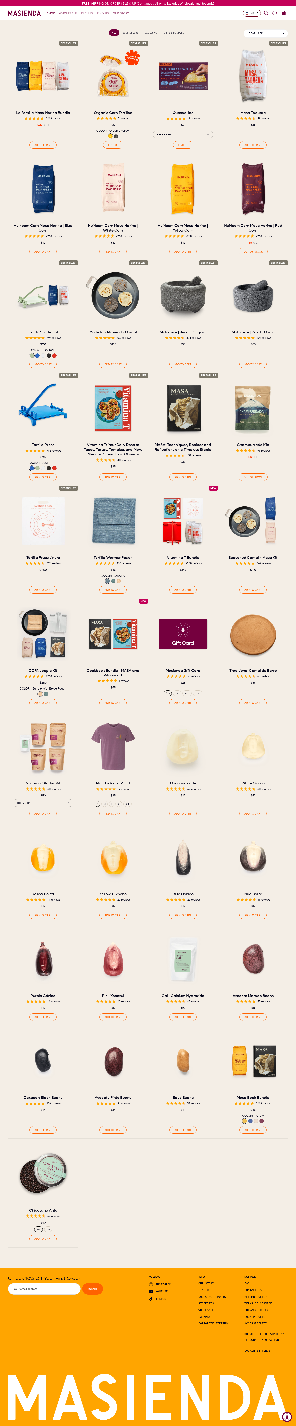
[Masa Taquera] (253, 76)
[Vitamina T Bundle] (183, 521)
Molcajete (183, 332)
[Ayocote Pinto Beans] (113, 1061)
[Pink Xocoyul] (113, 959)
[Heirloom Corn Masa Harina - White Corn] (113, 189)
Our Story (206, 1283)
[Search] (266, 13)
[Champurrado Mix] (253, 408)
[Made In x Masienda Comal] (113, 295)
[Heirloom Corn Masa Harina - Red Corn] (253, 189)
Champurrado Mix (253, 444)
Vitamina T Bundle (183, 557)
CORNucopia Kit (43, 670)
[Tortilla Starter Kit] (43, 295)
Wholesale (206, 1310)
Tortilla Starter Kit (43, 332)
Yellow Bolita (43, 894)
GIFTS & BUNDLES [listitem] (174, 32)
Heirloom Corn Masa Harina (43, 227)
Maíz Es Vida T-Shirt (113, 783)
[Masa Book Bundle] (253, 1061)
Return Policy (255, 1296)
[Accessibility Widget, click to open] (287, 1417)
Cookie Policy (255, 1316)
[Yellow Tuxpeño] (113, 857)
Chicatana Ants (43, 1210)
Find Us (204, 1290)
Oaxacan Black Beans (43, 1097)
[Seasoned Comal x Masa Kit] (253, 521)
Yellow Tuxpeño (112, 894)
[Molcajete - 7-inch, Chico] (253, 295)
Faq (247, 1283)
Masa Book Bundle (253, 1097)
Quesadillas (183, 112)
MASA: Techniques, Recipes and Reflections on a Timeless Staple (183, 447)
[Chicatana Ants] (43, 1173)
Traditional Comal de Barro (253, 670)
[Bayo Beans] (183, 1061)
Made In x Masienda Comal (113, 332)
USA (252, 13)
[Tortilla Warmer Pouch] (113, 521)
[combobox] (252, 13)
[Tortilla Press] (43, 408)
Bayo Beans (183, 1097)
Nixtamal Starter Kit (43, 783)
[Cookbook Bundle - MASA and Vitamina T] (113, 634)
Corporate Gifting (213, 1323)
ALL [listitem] (114, 32)
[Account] (274, 13)
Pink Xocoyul (113, 995)
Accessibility (255, 1323)
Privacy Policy (256, 1310)
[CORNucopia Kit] (43, 634)
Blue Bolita (253, 894)
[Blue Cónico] (183, 857)
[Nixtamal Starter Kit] (43, 746)
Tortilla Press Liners (43, 557)
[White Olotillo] (253, 746)
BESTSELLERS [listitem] (130, 32)
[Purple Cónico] (43, 959)
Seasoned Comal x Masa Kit (253, 557)
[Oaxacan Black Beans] (43, 1061)
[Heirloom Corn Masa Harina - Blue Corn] (43, 189)
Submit (92, 1289)
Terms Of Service (258, 1303)
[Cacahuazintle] (183, 746)
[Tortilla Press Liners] (43, 521)
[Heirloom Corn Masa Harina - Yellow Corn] (183, 189)
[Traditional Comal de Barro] (253, 634)
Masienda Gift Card (183, 670)
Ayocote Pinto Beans (113, 1097)
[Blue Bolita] (253, 857)
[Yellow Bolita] (43, 857)
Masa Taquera (253, 112)
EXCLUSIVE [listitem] (151, 32)
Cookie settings (257, 1350)
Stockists (206, 1303)
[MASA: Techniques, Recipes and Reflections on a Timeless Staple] (183, 408)
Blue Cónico (183, 894)
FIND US (113, 145)
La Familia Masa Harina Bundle (43, 112)
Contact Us (253, 1290)
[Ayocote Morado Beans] (253, 959)
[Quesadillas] (183, 76)
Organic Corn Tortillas (113, 112)
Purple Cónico (43, 995)
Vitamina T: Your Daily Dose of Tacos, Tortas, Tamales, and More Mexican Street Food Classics (113, 449)
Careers (204, 1316)
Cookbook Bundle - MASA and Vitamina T (113, 672)
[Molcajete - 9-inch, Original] (183, 295)
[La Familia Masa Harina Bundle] (43, 76)
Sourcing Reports (212, 1296)
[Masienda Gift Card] (183, 634)
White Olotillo (253, 783)
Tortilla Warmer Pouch (112, 557)
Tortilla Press (43, 444)
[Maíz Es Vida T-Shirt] (113, 746)
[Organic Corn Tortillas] (113, 76)
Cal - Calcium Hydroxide (183, 995)
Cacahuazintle (183, 783)
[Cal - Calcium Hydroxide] (183, 959)
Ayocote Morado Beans (252, 995)
